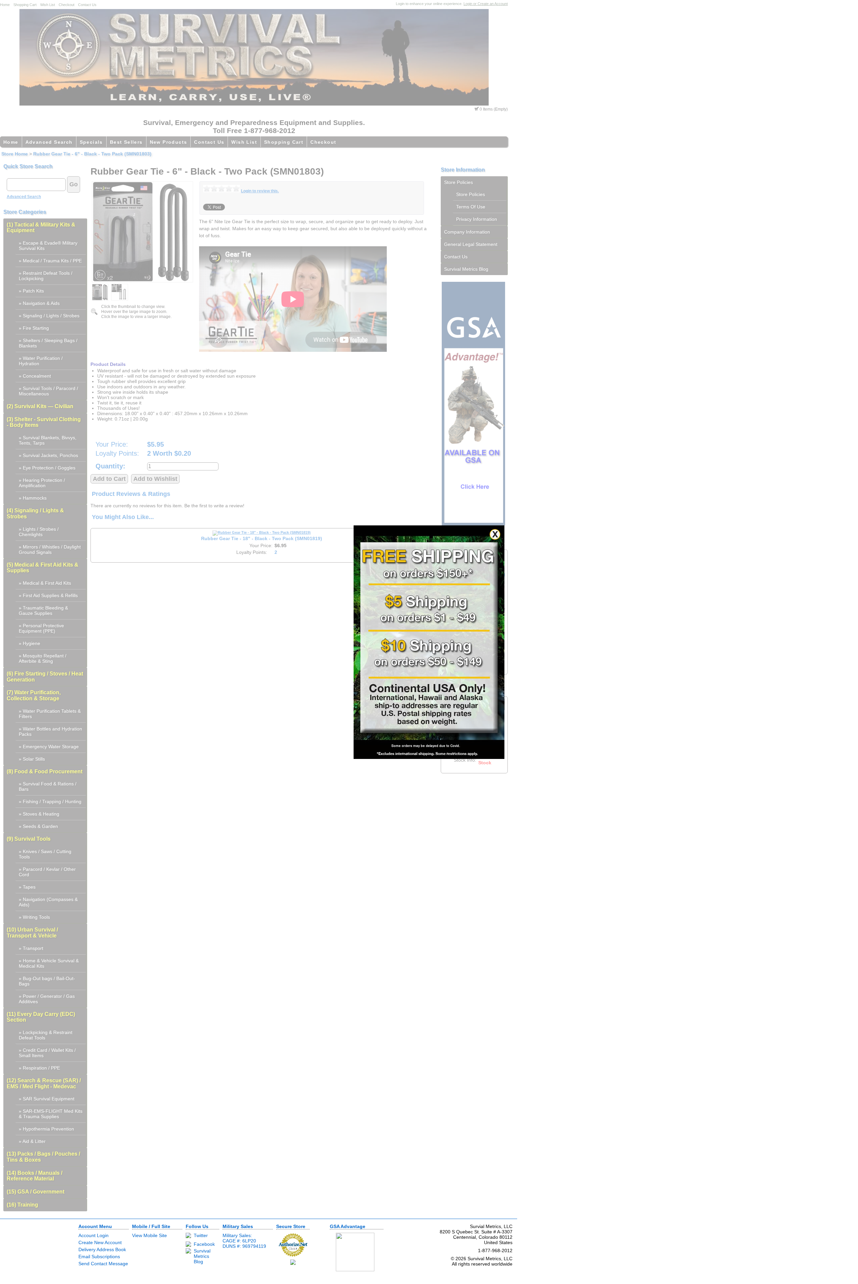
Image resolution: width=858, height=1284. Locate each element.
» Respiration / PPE (39, 1068)
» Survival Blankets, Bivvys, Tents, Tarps (47, 440)
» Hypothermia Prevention (46, 1129)
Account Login (93, 1235)
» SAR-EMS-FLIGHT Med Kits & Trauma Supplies (50, 1113)
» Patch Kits (31, 291)
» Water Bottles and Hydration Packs (50, 731)
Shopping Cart (25, 5)
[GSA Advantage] (473, 523)
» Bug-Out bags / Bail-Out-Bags (47, 981)
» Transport (31, 948)
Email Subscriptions (99, 1256)
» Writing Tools (34, 917)
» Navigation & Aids (39, 303)
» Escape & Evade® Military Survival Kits (48, 245)
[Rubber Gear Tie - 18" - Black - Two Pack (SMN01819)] (261, 532)
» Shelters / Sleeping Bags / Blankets (48, 343)
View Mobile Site (149, 1235)
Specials (91, 142)
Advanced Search (49, 142)
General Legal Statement (470, 244)
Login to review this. (260, 191)
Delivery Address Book (102, 1249)
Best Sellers (126, 142)
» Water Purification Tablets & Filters (50, 713)
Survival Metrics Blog (466, 269)
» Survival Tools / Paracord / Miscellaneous (48, 391)
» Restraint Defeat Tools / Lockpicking (45, 275)
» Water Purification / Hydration (41, 361)
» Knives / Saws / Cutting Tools (45, 854)
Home (5, 5)
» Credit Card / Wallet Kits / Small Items (47, 1052)
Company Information (467, 232)
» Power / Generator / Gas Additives (47, 998)
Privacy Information (476, 219)
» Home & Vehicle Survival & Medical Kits (49, 963)
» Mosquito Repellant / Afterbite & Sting (42, 658)
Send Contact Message (103, 1263)
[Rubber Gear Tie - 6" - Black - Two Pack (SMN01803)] (142, 232)
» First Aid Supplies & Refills (48, 595)
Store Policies (458, 182)
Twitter (201, 1235)
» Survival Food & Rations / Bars (47, 786)
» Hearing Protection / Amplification (42, 482)
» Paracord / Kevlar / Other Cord (47, 871)
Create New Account (100, 1242)
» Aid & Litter (32, 1141)
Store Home (14, 153)
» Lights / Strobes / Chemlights (39, 531)
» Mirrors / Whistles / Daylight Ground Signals (50, 549)
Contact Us (87, 5)
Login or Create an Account (486, 4)
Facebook (204, 1244)
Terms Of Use (470, 206)
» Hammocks (33, 498)
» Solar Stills (32, 759)
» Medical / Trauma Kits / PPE (50, 260)
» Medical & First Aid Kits (45, 583)
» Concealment (35, 376)
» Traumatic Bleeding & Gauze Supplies (43, 610)
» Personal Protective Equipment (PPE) (41, 628)
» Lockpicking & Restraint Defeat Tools (45, 1035)
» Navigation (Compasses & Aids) (48, 902)
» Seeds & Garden (38, 826)
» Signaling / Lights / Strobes (49, 315)
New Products (168, 142)
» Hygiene (29, 643)
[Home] (254, 104)
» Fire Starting (34, 328)
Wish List (47, 5)
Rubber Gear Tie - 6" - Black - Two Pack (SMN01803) (92, 153)
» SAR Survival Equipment (46, 1098)
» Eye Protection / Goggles (47, 467)
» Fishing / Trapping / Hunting (50, 801)
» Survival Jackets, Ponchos (48, 455)
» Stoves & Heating (39, 814)
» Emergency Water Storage (49, 746)
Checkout (66, 5)
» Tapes (27, 887)
